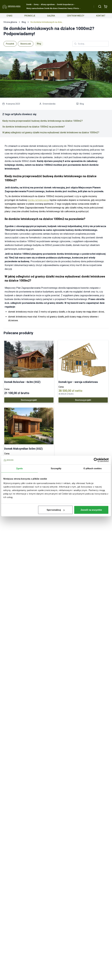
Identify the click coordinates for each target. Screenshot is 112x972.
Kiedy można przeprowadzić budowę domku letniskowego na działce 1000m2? (42, 120)
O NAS (9, 16)
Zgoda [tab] (19, 468)
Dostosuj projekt (29, 400)
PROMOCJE (29, 16)
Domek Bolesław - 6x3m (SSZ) (22, 381)
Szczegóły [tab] (56, 468)
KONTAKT (100, 16)
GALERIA (51, 16)
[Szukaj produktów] (100, 6)
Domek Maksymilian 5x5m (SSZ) (23, 448)
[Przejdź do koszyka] (105, 6)
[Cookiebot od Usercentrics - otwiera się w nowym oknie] (96, 460)
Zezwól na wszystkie (91, 510)
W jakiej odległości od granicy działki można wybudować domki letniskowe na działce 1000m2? (50, 132)
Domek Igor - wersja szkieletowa (78, 381)
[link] (29, 371)
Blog (24, 22)
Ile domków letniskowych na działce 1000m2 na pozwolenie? (33, 126)
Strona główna (10, 22)
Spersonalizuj (54, 510)
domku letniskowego (38, 200)
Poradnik (10, 44)
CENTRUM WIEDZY (75, 16)
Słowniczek (25, 44)
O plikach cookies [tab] (92, 468)
